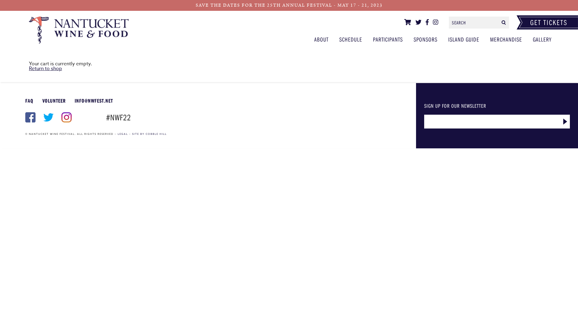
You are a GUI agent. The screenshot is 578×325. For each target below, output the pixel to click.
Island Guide (463, 39)
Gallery (542, 39)
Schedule (350, 39)
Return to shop (45, 68)
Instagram (66, 117)
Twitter (48, 117)
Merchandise (506, 39)
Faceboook (30, 117)
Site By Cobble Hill (149, 134)
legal (123, 134)
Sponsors (425, 39)
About (321, 39)
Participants (388, 39)
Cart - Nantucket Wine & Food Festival (83, 30)
